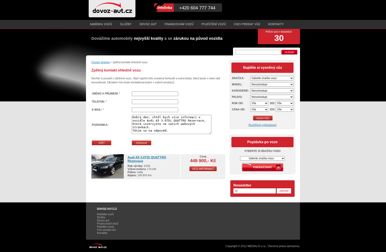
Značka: (238, 78)
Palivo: (237, 97)
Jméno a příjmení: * (106, 93)
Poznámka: (100, 124)
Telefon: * (99, 101)
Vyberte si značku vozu (262, 151)
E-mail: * (98, 109)
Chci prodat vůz (247, 24)
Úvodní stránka (100, 62)
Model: (237, 84)
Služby (126, 24)
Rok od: (237, 103)
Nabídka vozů (101, 24)
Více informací (203, 168)
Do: (272, 103)
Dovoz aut (148, 24)
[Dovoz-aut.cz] (112, 8)
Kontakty (276, 24)
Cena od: (238, 109)
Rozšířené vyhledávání (263, 125)
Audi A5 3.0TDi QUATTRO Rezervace (147, 159)
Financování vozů (179, 24)
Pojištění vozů (213, 24)
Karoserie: (240, 90)
